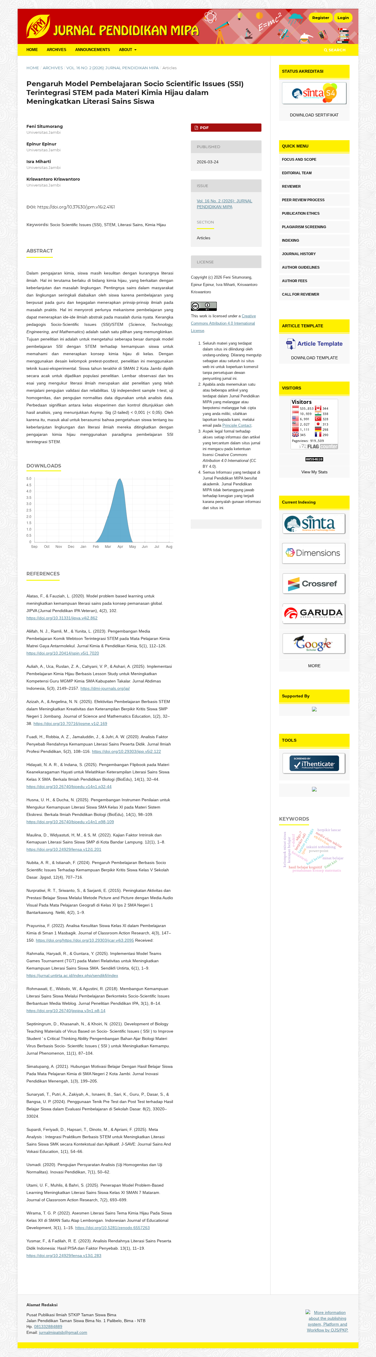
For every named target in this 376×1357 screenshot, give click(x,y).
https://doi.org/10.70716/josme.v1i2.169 (70, 723)
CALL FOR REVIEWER (300, 294)
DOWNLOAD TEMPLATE (314, 357)
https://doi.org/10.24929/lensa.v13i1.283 (63, 1255)
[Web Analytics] (314, 460)
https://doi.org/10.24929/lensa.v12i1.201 (63, 849)
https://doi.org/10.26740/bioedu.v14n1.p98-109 (70, 821)
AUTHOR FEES (294, 281)
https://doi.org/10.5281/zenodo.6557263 (112, 1227)
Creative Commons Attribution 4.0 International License (223, 323)
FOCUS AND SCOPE (299, 159)
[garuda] (314, 615)
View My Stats (314, 472)
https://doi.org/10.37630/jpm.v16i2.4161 (76, 207)
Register (320, 17)
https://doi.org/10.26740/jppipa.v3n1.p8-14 (65, 1010)
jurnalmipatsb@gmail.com (63, 1332)
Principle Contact (236, 425)
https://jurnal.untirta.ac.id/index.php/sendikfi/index (72, 975)
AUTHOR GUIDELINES (301, 267)
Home (32, 67)
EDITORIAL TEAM (297, 173)
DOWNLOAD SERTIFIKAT (314, 115)
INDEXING (290, 240)
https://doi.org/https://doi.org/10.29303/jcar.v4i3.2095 (85, 940)
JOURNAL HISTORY (299, 254)
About (126, 50)
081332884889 (48, 1326)
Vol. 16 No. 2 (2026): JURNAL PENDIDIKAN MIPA (112, 67)
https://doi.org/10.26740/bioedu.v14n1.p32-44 (69, 786)
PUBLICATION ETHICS (301, 213)
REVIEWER (291, 186)
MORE (314, 665)
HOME (32, 50)
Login (343, 17)
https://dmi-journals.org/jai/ (105, 688)
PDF (204, 127)
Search (337, 50)
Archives (56, 50)
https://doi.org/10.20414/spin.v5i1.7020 (62, 653)
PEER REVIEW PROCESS (303, 200)
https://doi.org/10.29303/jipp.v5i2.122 (126, 751)
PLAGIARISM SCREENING (304, 227)
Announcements (92, 50)
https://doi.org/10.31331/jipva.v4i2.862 (62, 618)
